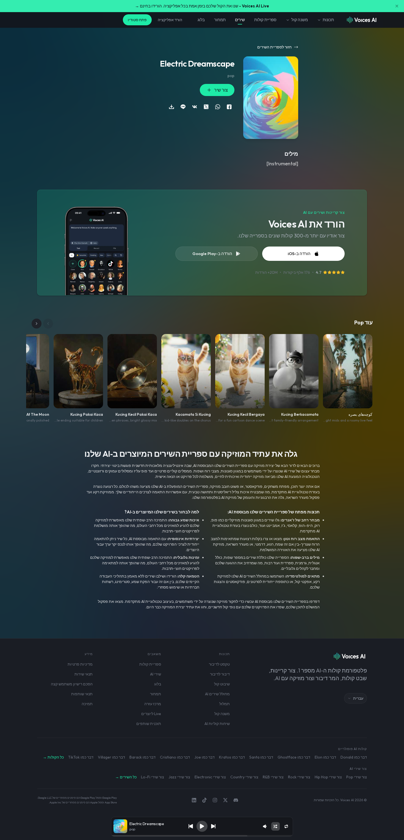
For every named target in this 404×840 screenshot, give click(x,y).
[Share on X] (206, 107)
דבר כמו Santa (261, 757)
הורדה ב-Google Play (212, 253)
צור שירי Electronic (210, 777)
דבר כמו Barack (142, 757)
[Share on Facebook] (229, 107)
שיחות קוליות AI (217, 723)
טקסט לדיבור (219, 664)
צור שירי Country (244, 777)
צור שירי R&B (273, 777)
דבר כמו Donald (354, 757)
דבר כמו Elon (325, 757)
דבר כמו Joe (204, 757)
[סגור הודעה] (397, 6)
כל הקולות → (53, 757)
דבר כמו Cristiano (175, 757)
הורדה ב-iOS (299, 253)
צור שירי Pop (356, 777)
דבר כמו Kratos (232, 757)
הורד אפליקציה (170, 19)
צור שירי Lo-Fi (152, 777)
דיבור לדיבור (220, 674)
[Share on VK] (194, 107)
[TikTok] (204, 800)
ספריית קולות (265, 19)
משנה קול (299, 19)
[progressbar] (202, 836)
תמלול (224, 703)
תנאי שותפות (82, 693)
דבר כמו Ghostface (294, 757)
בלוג (201, 19)
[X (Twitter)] (225, 800)
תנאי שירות (83, 674)
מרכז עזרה (152, 703)
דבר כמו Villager (111, 757)
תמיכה (87, 703)
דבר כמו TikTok (80, 757)
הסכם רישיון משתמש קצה (72, 684)
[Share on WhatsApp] (217, 107)
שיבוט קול (222, 684)
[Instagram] (215, 800)
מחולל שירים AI (217, 693)
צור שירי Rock (299, 777)
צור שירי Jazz (179, 777)
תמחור (219, 19)
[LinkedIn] (194, 800)
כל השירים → (126, 777)
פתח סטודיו (137, 19)
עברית (358, 698)
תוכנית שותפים (148, 723)
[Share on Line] (183, 107)
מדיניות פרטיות (80, 664)
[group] (202, 836)
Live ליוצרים (151, 713)
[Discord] (235, 800)
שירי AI (155, 674)
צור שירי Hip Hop (328, 777)
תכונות (328, 19)
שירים (240, 19)
